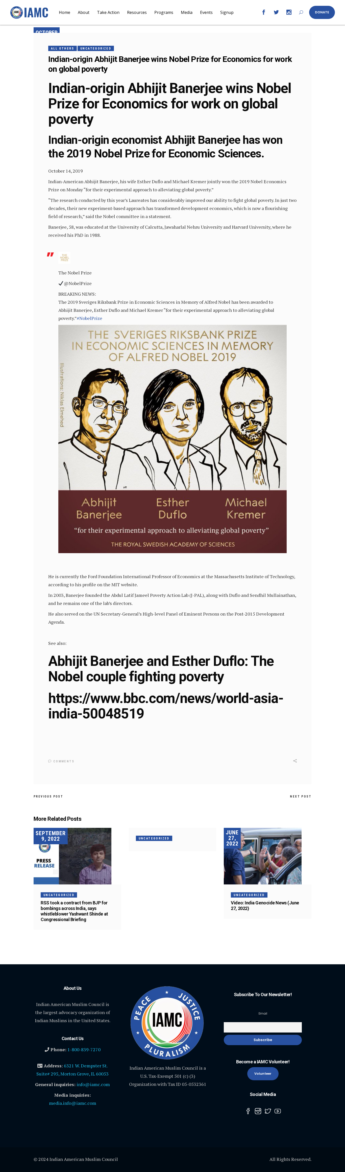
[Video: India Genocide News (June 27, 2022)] (267, 856)
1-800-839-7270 (84, 1049)
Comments (63, 761)
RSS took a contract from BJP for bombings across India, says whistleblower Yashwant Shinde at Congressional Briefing (74, 911)
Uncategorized (95, 48)
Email (263, 1013)
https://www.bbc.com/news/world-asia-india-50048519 (165, 706)
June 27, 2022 (232, 838)
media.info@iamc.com (72, 1103)
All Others (62, 48)
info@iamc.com (93, 1084)
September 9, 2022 (51, 836)
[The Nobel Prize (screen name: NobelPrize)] (64, 262)
